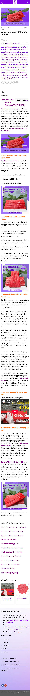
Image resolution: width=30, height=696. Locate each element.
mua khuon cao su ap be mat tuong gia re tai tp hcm (15, 75)
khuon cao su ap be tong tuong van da (13, 66)
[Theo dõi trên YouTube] (5, 685)
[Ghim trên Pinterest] (14, 82)
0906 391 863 (10, 622)
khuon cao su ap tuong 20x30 (11, 69)
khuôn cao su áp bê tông (18, 61)
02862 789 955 (14, 620)
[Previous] (1, 594)
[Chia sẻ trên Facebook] (5, 82)
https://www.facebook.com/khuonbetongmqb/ (16, 627)
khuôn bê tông (15, 57)
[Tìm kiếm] (27, 2)
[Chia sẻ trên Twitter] (8, 82)
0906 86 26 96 (24, 620)
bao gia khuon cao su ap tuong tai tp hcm (14, 52)
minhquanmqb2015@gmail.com (15, 630)
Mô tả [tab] (2, 92)
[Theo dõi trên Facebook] (2, 685)
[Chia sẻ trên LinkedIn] (17, 82)
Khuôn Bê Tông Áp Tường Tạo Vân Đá (6, 599)
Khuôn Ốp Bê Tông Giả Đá (22, 599)
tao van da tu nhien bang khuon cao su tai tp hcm (12, 77)
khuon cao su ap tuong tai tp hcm (20, 70)
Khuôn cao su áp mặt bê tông (13, 43)
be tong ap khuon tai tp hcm (12, 54)
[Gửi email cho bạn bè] (11, 82)
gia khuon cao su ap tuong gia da (13, 56)
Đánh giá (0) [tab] (4, 95)
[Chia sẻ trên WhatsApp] (2, 82)
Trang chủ (3, 27)
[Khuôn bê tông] (15, 2)
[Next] (29, 594)
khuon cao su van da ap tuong (8, 72)
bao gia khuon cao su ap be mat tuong (12, 46)
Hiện (26, 100)
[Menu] (2, 2)
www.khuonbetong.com (14, 632)
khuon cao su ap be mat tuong (12, 59)
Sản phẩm (10, 27)
